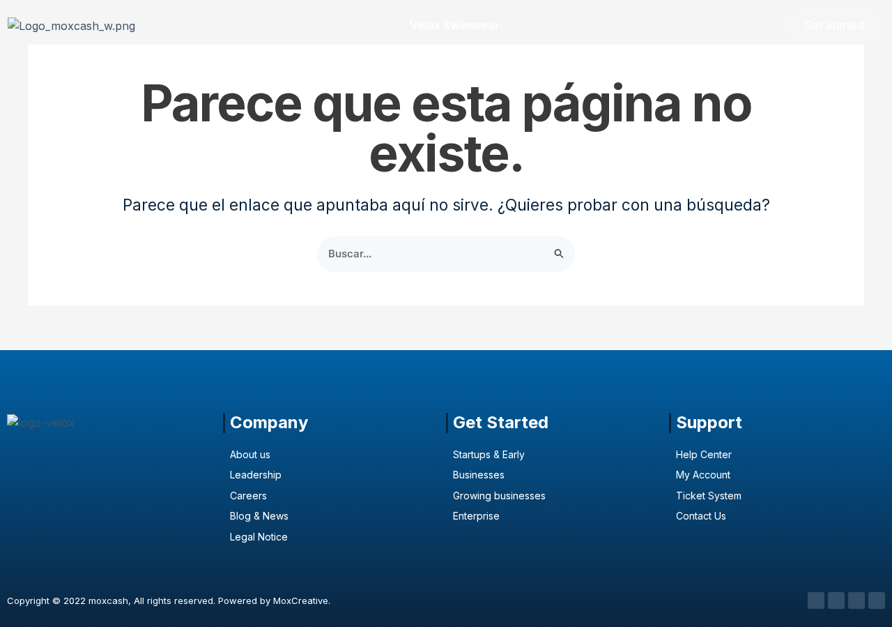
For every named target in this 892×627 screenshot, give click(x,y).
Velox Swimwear (455, 25)
